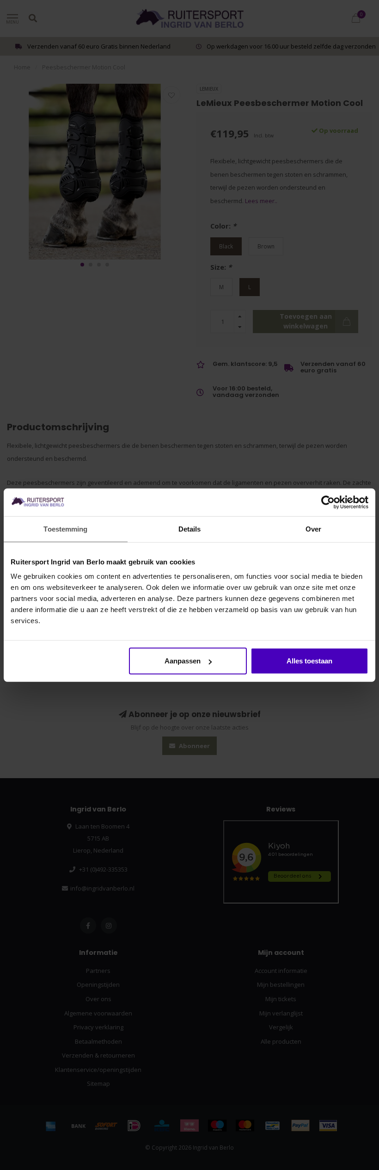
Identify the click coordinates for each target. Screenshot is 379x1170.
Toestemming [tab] (65, 528)
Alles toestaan (309, 661)
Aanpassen (183, 661)
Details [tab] (189, 528)
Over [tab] (313, 528)
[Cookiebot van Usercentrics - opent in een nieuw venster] (327, 502)
